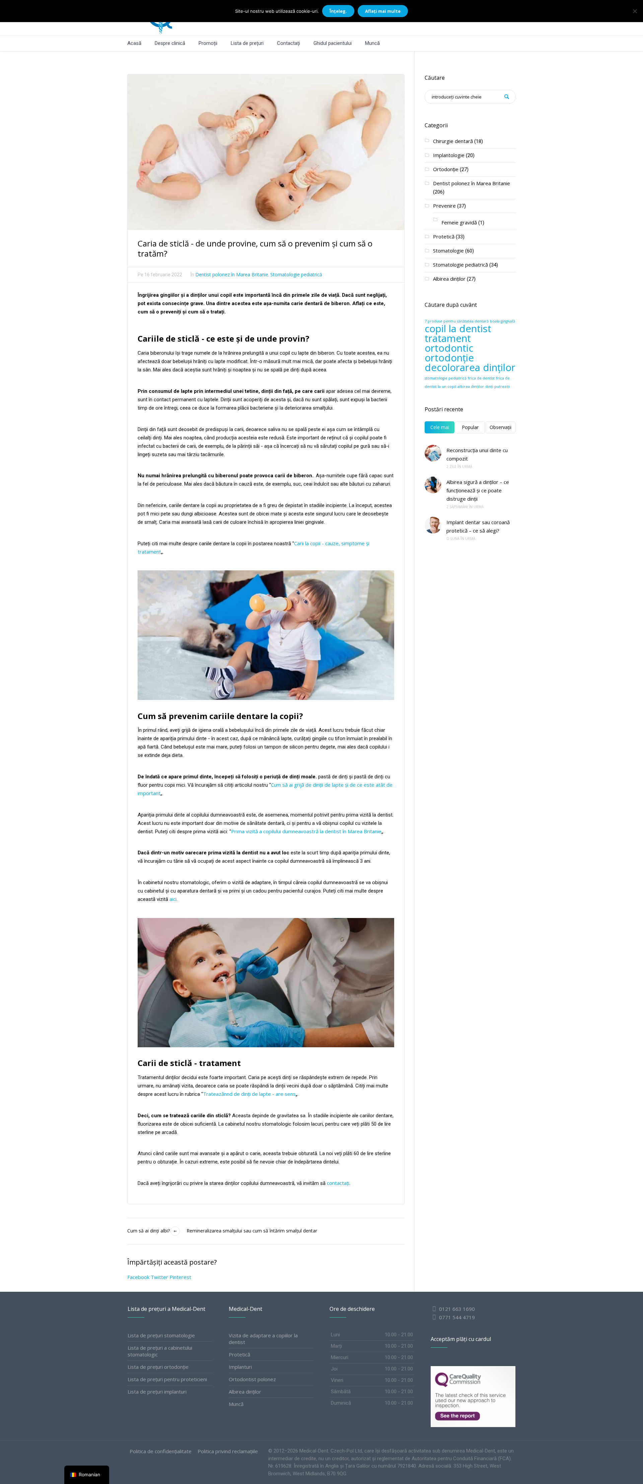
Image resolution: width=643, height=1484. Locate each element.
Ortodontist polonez (252, 1379)
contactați (338, 1183)
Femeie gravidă (459, 222)
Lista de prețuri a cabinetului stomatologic (160, 1351)
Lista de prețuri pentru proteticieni (167, 1379)
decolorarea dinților (470, 367)
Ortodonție (445, 169)
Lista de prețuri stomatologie (161, 1335)
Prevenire (444, 205)
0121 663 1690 (457, 1308)
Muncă (236, 1404)
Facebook (138, 1277)
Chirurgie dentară (453, 141)
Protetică (443, 236)
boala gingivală (502, 321)
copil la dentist (458, 328)
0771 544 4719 (456, 1317)
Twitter (159, 1277)
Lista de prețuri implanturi (157, 1391)
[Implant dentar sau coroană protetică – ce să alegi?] (433, 525)
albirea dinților (470, 386)
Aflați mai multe (383, 11)
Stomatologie (448, 250)
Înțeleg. (338, 11)
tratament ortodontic (449, 343)
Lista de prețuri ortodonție (158, 1366)
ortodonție (449, 357)
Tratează (213, 1093)
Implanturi (240, 1366)
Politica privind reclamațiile (228, 1451)
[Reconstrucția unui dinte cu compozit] (433, 453)
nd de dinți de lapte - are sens (261, 1093)
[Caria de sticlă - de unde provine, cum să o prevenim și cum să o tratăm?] (266, 151)
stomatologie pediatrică (446, 378)
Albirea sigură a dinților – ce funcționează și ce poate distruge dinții (477, 490)
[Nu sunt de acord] (634, 11)
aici (172, 899)
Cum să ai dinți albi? (148, 1230)
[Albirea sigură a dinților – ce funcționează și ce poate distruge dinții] (433, 485)
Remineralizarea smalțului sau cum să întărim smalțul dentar (252, 1230)
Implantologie (449, 155)
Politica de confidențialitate (161, 1451)
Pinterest (180, 1277)
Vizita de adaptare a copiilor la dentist (263, 1338)
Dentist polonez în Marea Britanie (231, 274)
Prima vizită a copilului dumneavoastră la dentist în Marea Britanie (306, 831)
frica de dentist (481, 378)
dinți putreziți (497, 386)
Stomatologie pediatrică (296, 274)
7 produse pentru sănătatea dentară (457, 321)
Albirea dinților (449, 278)
